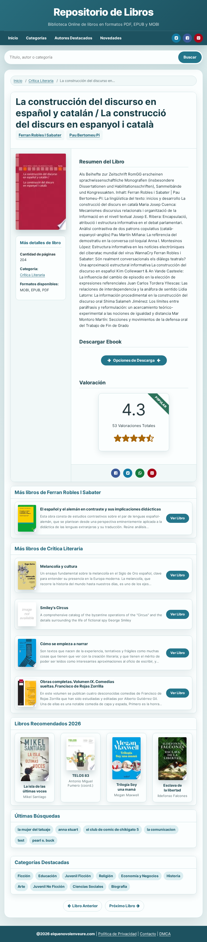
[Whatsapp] (139, 473)
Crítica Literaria (41, 80)
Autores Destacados (73, 38)
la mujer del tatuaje (34, 829)
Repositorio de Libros (103, 12)
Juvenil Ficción (78, 876)
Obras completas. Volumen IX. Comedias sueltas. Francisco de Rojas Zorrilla (77, 684)
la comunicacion (161, 829)
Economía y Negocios (140, 876)
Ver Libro (177, 518)
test (21, 840)
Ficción (24, 876)
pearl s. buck (43, 840)
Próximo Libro (122, 905)
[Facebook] (187, 38)
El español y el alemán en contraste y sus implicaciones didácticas (100, 509)
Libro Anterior (85, 905)
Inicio (13, 38)
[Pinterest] (198, 38)
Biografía (119, 886)
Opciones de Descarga (134, 360)
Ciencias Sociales (88, 886)
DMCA (165, 933)
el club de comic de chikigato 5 (112, 829)
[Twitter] (176, 38)
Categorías (36, 38)
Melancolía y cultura (58, 566)
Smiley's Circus (54, 607)
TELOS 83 (80, 775)
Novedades (110, 38)
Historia (173, 876)
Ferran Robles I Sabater (40, 135)
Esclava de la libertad (172, 787)
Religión (106, 876)
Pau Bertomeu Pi (84, 135)
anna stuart (68, 829)
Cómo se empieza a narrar (64, 643)
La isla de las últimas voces (35, 788)
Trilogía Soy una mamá (126, 786)
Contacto (148, 933)
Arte (21, 886)
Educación (47, 876)
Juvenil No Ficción (49, 886)
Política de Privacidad (117, 933)
